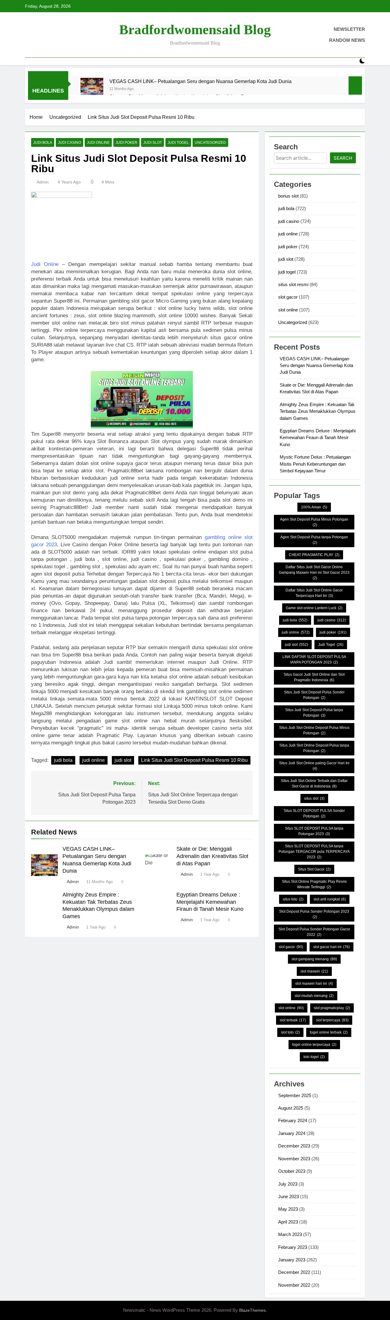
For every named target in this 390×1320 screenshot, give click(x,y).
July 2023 (287, 1184)
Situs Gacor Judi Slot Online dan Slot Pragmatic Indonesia (314, 677)
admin (43, 182)
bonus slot (288, 195)
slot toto (290, 1032)
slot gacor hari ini (331, 947)
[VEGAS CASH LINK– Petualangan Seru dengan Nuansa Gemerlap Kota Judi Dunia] (91, 89)
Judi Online (44, 264)
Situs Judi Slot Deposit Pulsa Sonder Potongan (314, 695)
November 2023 (294, 1158)
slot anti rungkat (330, 899)
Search (343, 158)
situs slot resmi (293, 284)
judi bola (42, 142)
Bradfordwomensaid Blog (195, 29)
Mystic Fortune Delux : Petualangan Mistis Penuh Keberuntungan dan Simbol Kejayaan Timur (315, 463)
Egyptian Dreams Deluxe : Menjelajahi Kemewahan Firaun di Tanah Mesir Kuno (209, 902)
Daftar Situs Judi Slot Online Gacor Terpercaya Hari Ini (314, 593)
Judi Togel (330, 644)
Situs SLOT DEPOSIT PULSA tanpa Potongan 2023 (314, 831)
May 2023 (288, 1209)
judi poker (126, 142)
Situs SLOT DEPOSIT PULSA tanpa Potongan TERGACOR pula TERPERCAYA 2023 (314, 851)
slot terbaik (293, 1020)
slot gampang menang (314, 959)
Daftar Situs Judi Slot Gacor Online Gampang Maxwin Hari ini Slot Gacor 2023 (314, 572)
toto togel (314, 1057)
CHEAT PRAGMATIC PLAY (314, 555)
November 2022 (294, 1285)
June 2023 (288, 1196)
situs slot (314, 798)
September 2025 (294, 1095)
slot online (288, 309)
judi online (98, 142)
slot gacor (288, 297)
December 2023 (294, 1145)
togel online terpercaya (314, 1044)
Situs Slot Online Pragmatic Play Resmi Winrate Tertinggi (314, 884)
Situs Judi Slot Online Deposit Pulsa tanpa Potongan (314, 748)
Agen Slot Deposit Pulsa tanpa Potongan (314, 540)
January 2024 (291, 1133)
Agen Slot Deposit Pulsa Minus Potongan (314, 522)
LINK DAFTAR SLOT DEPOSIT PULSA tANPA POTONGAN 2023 (314, 659)
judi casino (69, 142)
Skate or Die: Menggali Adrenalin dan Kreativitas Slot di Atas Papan (212, 856)
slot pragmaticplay (332, 1008)
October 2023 (291, 1171)
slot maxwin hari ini (314, 983)
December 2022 (294, 1272)
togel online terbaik (329, 1032)
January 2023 (291, 1259)
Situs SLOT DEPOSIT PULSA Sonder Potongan (314, 813)
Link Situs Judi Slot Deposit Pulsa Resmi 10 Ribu (194, 760)
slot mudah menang (314, 996)
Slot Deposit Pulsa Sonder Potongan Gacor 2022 (314, 932)
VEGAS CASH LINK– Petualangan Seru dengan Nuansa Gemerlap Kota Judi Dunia (200, 81)
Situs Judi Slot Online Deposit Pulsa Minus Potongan (314, 730)
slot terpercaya (332, 1020)
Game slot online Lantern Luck (314, 608)
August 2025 (290, 1108)
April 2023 (288, 1221)
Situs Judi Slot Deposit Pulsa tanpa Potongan (314, 713)
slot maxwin (314, 971)
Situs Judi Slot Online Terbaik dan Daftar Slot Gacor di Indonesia (314, 783)
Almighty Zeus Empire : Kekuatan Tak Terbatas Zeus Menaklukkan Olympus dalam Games (318, 411)
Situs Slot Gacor (314, 869)
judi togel (178, 142)
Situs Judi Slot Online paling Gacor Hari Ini (314, 766)
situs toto (293, 899)
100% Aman (314, 507)
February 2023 (292, 1247)
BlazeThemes (252, 1310)
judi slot (152, 142)
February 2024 (292, 1120)
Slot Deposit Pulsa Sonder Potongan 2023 (314, 914)
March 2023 (290, 1234)
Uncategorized (210, 142)
